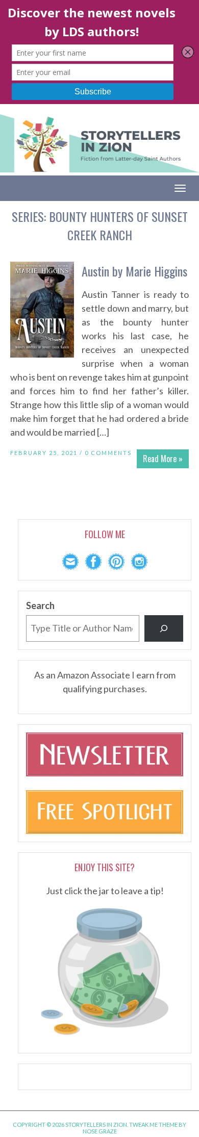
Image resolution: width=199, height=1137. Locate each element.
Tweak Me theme (153, 1124)
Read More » (163, 458)
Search (40, 605)
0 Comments (108, 452)
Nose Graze (100, 1131)
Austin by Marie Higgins (134, 271)
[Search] (163, 628)
